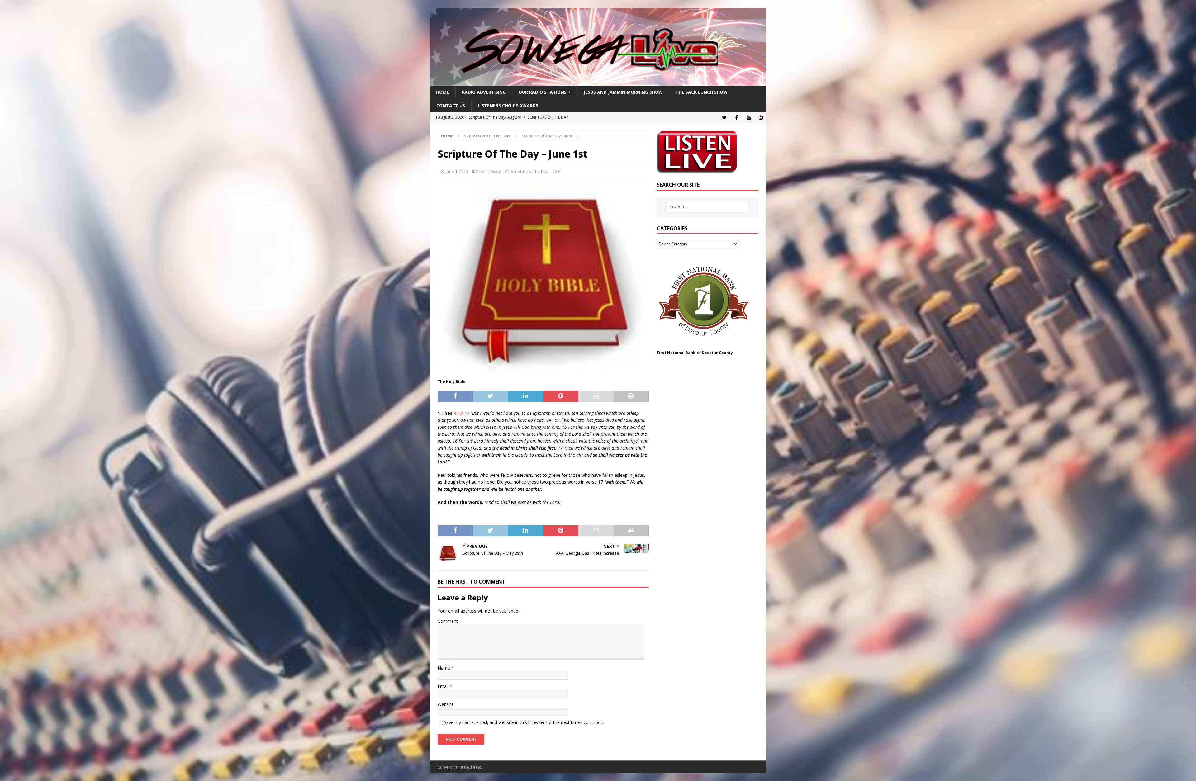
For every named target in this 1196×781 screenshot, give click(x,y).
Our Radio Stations (543, 92)
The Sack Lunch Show (702, 92)
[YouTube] (748, 117)
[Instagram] (760, 117)
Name (444, 668)
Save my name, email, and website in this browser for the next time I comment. (524, 722)
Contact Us (450, 105)
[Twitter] (724, 117)
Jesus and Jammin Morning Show (623, 92)
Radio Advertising (484, 92)
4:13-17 (461, 413)
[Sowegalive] (598, 82)
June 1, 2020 (457, 171)
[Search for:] (707, 207)
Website (446, 704)
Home (442, 92)
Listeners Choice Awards (508, 105)
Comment (448, 621)
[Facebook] (736, 117)
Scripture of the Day (529, 171)
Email (444, 686)
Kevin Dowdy (488, 171)
